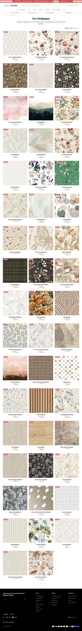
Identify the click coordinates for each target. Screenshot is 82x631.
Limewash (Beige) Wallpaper (15, 479)
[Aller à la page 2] (44, 583)
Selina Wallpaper (67, 219)
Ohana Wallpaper (15, 154)
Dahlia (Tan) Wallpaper (15, 252)
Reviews (48, 9)
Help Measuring (39, 598)
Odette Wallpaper (66, 479)
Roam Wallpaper (41, 122)
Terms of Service (55, 598)
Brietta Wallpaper (41, 219)
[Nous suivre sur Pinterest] (10, 617)
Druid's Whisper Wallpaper (66, 447)
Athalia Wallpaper (66, 89)
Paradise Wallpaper (41, 544)
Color (34, 9)
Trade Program (56, 9)
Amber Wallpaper (41, 317)
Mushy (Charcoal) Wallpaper (41, 284)
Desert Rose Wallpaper (41, 577)
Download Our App (72, 596)
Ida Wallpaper (40, 447)
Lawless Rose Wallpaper (41, 187)
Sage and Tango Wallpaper (67, 284)
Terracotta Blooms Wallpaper (67, 57)
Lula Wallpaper (15, 447)
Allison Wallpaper (15, 544)
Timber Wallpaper (41, 414)
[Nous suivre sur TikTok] (16, 617)
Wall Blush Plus (55, 602)
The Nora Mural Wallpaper (15, 122)
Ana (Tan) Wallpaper (67, 154)
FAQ (37, 602)
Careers (37, 607)
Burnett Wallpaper (15, 89)
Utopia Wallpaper (15, 187)
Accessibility (54, 604)
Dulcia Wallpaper (67, 544)
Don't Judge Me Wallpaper (15, 57)
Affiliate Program (39, 604)
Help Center (38, 600)
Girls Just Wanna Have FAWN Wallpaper (41, 512)
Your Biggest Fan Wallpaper (67, 414)
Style (29, 9)
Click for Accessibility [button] (9, 622)
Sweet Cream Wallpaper (41, 89)
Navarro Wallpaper (67, 512)
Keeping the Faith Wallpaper (15, 414)
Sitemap (38, 611)
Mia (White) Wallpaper (66, 122)
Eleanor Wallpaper (41, 154)
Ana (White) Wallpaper (41, 57)
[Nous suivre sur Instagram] (7, 617)
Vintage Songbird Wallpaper (15, 219)
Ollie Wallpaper (67, 382)
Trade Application (72, 602)
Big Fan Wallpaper (66, 252)
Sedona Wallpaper (15, 382)
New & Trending (21, 9)
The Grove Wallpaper (67, 187)
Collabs (41, 9)
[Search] (59, 5)
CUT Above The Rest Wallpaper (40, 349)
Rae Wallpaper (67, 317)
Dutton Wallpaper (15, 284)
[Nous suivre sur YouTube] (13, 617)
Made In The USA (72, 598)
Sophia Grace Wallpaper (15, 512)
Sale (64, 9)
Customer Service (40, 596)
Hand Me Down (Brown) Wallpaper (41, 382)
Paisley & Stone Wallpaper (15, 349)
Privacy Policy (54, 600)
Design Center (39, 609)
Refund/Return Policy (56, 596)
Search (70, 600)
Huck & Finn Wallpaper (40, 252)
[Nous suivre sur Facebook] (4, 617)
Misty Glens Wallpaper (66, 349)
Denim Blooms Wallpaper (41, 479)
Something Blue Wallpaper (15, 317)
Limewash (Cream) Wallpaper (15, 577)
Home (7, 15)
